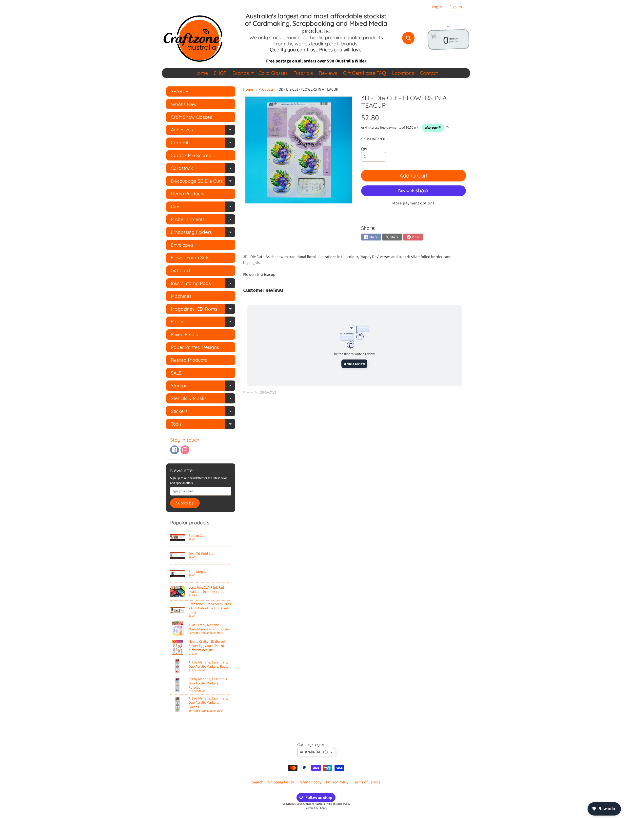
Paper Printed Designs (195, 347)
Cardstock (203, 169)
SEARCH (180, 91)
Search (257, 782)
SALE (176, 373)
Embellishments (203, 220)
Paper (203, 323)
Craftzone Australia (314, 804)
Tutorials (303, 73)
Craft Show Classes (191, 117)
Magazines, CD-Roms (203, 310)
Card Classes (273, 73)
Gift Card (180, 270)
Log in (437, 7)
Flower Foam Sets (190, 257)
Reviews (328, 73)
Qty (364, 149)
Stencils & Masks (203, 399)
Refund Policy (309, 782)
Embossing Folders (203, 233)
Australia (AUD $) (314, 752)
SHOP (220, 73)
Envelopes (182, 245)
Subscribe (185, 502)
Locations (403, 73)
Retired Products (189, 360)
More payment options (413, 203)
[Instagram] (184, 449)
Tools (203, 425)
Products (266, 89)
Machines (181, 296)
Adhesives (203, 131)
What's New (184, 104)
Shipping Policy (281, 782)
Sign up (455, 7)
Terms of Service (366, 782)
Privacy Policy (337, 782)
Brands (244, 74)
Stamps (203, 386)
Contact (429, 73)
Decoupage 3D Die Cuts (203, 182)
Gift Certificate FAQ (364, 73)
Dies (203, 207)
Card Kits (203, 144)
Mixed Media (184, 334)
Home (201, 73)
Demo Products (187, 194)
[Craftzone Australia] (193, 38)
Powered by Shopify (316, 808)
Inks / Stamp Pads (203, 284)
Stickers (203, 412)
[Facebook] (174, 449)
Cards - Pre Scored (191, 155)
